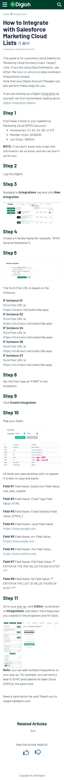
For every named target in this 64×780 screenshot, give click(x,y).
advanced (34, 72)
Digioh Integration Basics (19, 103)
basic (20, 72)
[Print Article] (24, 43)
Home (6, 14)
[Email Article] (28, 43)
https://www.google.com (19, 528)
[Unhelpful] (38, 753)
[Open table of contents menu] (6, 4)
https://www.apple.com (18, 541)
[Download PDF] (20, 43)
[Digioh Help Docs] (20, 3)
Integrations (20, 14)
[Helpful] (26, 753)
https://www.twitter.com (19, 553)
